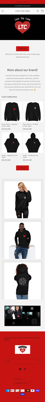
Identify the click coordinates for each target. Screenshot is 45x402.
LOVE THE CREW (19, 398)
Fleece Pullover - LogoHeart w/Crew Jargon (9, 125)
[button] (2, 11)
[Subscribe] (38, 361)
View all (23, 168)
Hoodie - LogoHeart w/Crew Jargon (9, 156)
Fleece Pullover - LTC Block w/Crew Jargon (30, 125)
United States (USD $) (21, 383)
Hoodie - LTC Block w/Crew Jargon (30, 156)
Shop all (22, 49)
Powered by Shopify (27, 398)
